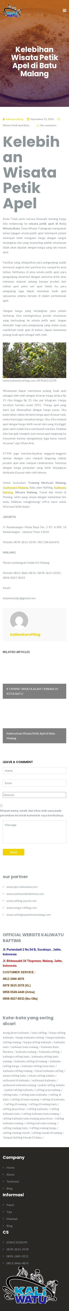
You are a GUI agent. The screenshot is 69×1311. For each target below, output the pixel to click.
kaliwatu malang (26, 1051)
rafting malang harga (43, 1128)
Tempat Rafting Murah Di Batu (22, 1137)
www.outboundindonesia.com (25, 893)
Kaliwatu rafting (49, 1051)
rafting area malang (48, 1089)
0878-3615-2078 (17, 1249)
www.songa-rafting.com (21, 907)
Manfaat (11, 1218)
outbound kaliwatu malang (19, 1085)
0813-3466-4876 (17, 1263)
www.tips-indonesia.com (22, 886)
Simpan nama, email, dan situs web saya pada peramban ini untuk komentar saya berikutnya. (32, 813)
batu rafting (39, 1032)
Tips (9, 1212)
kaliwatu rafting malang (18, 1070)
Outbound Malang (15, 487)
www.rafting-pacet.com (21, 900)
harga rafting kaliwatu (38, 1042)
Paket (10, 1205)
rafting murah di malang (47, 1132)
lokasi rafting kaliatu (41, 1075)
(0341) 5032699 (16, 1242)
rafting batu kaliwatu (33, 1094)
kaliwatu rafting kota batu (38, 1066)
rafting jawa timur (14, 1109)
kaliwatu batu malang (24, 1047)
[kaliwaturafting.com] (12, 10)
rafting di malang (16, 1104)
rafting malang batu (15, 1128)
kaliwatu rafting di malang (31, 1061)
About (10, 1174)
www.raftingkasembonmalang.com (28, 914)
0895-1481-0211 (17, 1256)
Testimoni (12, 1181)
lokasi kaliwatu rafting (49, 1070)
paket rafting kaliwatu (19, 1089)
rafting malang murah (16, 1132)
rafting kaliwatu (38, 1109)
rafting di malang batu (43, 1104)
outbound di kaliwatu (16, 1080)
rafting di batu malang (25, 1099)
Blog (9, 1188)
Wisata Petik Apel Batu (16, 125)
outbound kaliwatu (44, 1080)
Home (10, 1167)
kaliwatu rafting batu (16, 1056)
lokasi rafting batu (14, 1075)
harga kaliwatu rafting (30, 1037)
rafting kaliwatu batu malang (41, 1113)
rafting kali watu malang (41, 1123)
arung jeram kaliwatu (16, 1032)
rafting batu (10, 1094)
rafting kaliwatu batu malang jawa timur (28, 1118)
